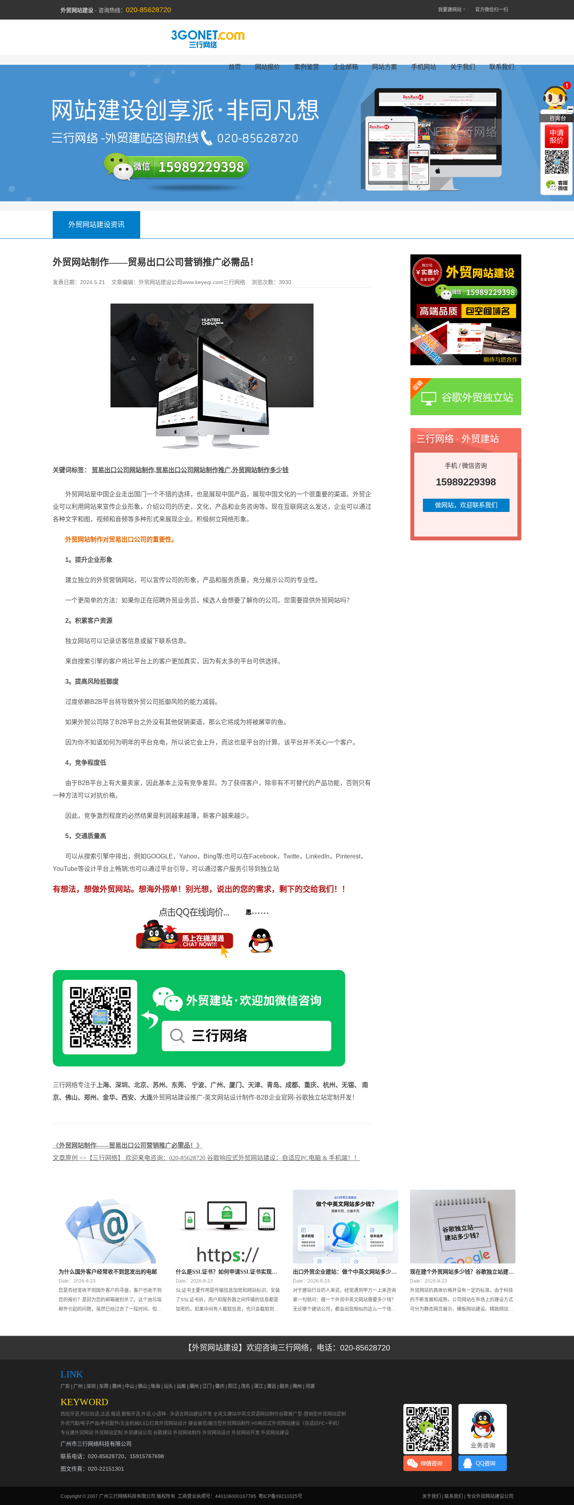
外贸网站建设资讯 (96, 225)
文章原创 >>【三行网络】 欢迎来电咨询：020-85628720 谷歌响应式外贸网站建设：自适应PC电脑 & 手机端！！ (206, 1158)
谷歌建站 (162, 1433)
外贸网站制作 (187, 1433)
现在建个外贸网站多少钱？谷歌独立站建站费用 (462, 1272)
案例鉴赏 (306, 67)
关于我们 (462, 67)
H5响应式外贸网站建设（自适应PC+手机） (296, 1423)
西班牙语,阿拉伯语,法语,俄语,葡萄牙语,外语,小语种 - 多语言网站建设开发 (136, 1414)
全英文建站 (225, 1414)
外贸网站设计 (216, 1433)
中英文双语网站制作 (258, 1414)
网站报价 (267, 67)
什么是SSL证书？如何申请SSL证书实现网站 (226, 1272)
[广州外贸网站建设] (208, 39)
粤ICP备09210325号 (280, 1496)
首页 (234, 67)
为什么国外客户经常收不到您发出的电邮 (108, 1272)
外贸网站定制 (108, 1433)
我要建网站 (450, 9)
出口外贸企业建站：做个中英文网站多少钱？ (342, 1272)
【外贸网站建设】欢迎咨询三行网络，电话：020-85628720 (287, 1347)
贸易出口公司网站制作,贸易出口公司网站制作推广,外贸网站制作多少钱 (190, 470)
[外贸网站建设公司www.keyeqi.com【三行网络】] (212, 462)
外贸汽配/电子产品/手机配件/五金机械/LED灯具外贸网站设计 (124, 1423)
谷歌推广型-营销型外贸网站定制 (312, 1414)
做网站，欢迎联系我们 (466, 505)
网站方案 (384, 67)
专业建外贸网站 (77, 1433)
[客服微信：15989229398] (557, 185)
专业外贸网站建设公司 (490, 1496)
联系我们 (501, 67)
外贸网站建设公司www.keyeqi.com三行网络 (192, 282)
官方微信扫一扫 (491, 9)
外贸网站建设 (275, 1433)
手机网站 (423, 67)
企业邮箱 (345, 67)
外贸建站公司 (138, 1433)
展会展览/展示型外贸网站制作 (219, 1423)
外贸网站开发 (246, 1433)
